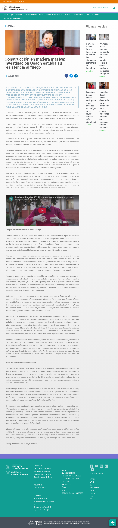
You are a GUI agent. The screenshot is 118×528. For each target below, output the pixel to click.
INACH (92, 493)
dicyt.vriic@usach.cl (40, 498)
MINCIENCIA (94, 488)
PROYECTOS (78, 15)
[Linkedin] (106, 466)
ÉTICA (88, 15)
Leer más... (89, 71)
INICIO (6, 15)
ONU (91, 496)
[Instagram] (101, 466)
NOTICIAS (95, 15)
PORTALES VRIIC (19, 1)
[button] (114, 8)
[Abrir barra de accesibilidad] (112, 522)
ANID (92, 490)
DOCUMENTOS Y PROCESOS (13, 18)
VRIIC (92, 482)
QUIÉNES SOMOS (16, 15)
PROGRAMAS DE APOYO (54, 15)
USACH (92, 479)
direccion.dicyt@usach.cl (42, 507)
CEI (91, 485)
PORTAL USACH (7, 1)
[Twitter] (96, 466)
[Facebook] (91, 466)
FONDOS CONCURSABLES (34, 15)
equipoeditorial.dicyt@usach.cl (44, 510)
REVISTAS (68, 15)
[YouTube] (92, 469)
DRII (91, 499)
